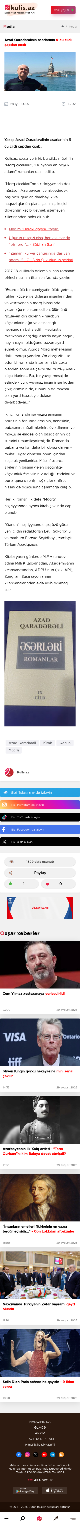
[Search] (22, 1518)
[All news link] (73, 1518)
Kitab (47, 743)
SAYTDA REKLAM (40, 1439)
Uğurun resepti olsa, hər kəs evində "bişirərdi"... (39, 241)
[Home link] (39, 1518)
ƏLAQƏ (40, 1427)
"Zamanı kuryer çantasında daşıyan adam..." (41, 256)
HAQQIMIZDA (40, 1422)
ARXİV (40, 1433)
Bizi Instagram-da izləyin (27, 805)
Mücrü (14, 750)
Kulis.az (23, 772)
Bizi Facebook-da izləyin (27, 829)
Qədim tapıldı (34, 229)
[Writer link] (56, 1518)
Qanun (65, 743)
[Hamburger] (6, 1518)
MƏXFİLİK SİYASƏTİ (40, 1444)
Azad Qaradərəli (22, 743)
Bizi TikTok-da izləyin (25, 817)
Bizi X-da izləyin (21, 842)
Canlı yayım (61, 10)
